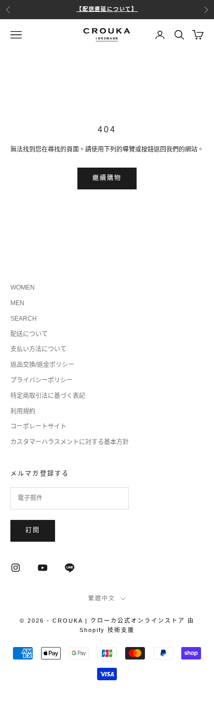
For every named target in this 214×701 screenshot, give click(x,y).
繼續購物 (107, 178)
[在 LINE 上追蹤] (69, 567)
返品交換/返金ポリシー (42, 364)
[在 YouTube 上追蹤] (42, 567)
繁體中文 (101, 598)
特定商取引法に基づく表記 (47, 396)
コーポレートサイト (38, 426)
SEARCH (23, 318)
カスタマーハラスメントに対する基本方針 (69, 442)
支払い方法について (38, 349)
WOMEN (22, 287)
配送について (29, 334)
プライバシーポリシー (41, 380)
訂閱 (32, 530)
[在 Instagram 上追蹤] (15, 567)
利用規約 (22, 411)
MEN (17, 303)
